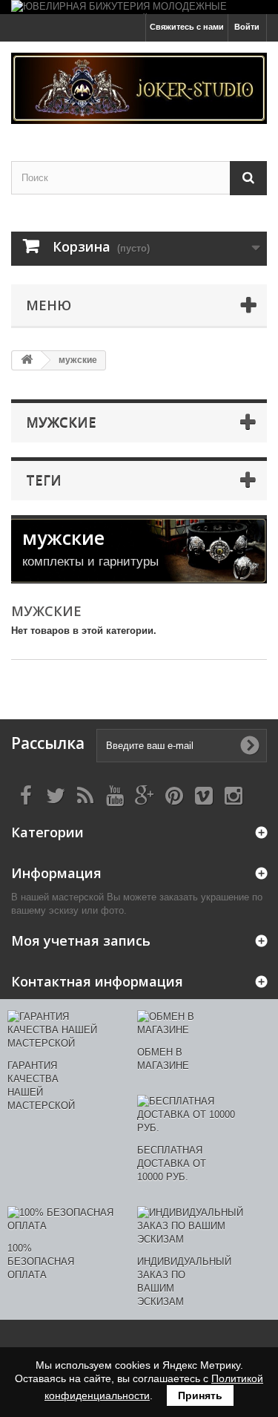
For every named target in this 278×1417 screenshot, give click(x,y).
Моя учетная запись (80, 940)
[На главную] (27, 360)
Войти (246, 26)
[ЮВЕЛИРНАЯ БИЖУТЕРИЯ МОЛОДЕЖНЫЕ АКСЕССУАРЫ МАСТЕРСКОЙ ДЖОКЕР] (139, 7)
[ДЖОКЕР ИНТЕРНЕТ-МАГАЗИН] (139, 88)
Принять (200, 1395)
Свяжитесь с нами (187, 26)
